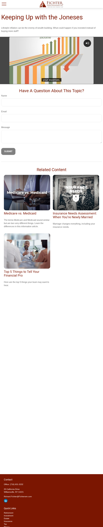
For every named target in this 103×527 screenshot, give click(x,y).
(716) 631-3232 (16, 484)
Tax (5, 524)
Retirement (8, 513)
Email (4, 111)
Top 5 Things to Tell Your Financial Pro (21, 273)
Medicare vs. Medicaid (20, 213)
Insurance (8, 521)
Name (4, 96)
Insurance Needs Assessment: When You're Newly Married (75, 215)
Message (5, 127)
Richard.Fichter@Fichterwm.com (18, 496)
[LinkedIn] (6, 501)
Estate (6, 518)
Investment (8, 516)
